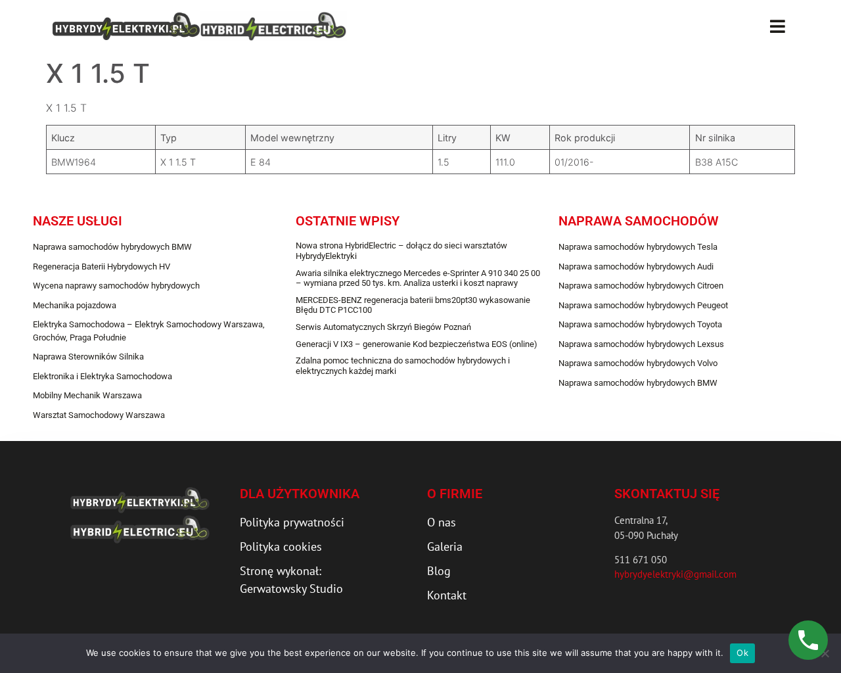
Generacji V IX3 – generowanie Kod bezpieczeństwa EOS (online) (416, 344)
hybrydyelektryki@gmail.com (675, 574)
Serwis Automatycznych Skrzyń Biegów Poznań (383, 327)
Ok (742, 652)
